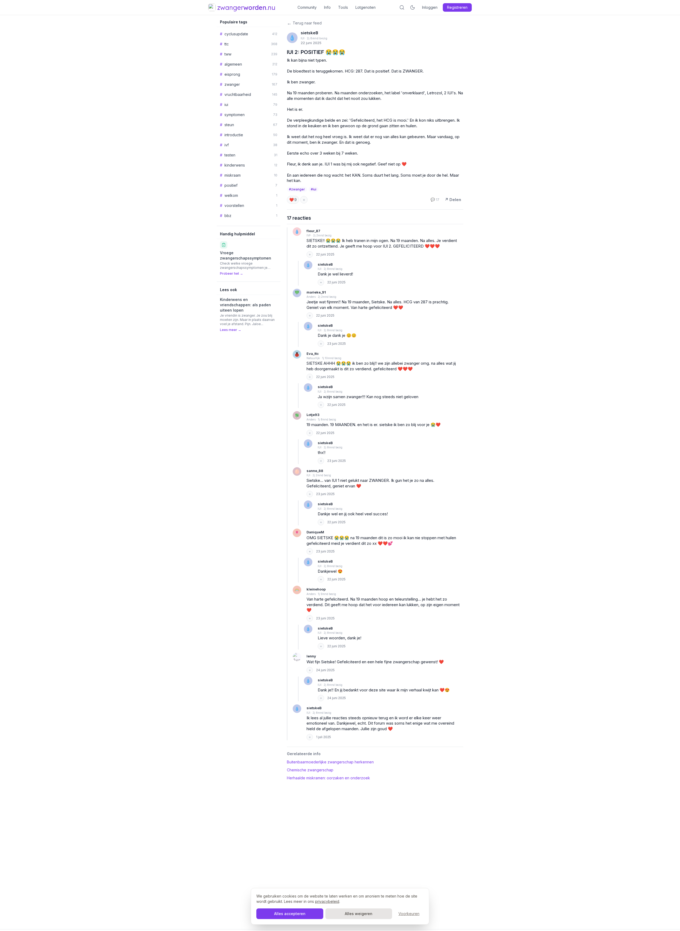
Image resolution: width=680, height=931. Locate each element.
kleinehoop (316, 589)
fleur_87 (313, 231)
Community (307, 7)
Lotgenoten (365, 7)
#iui (313, 189)
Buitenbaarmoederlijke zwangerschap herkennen (330, 762)
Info (327, 7)
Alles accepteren (289, 913)
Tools (343, 7)
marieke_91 (316, 292)
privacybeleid (327, 901)
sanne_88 (315, 471)
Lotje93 (313, 415)
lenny (311, 656)
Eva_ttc (313, 353)
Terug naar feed (304, 23)
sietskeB (309, 32)
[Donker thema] (412, 7)
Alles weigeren (358, 913)
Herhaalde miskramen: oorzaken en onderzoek (328, 778)
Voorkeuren (408, 913)
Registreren (457, 7)
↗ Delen (453, 199)
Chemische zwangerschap (310, 770)
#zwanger (297, 189)
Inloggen (429, 7)
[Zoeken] (402, 7)
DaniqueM (315, 532)
